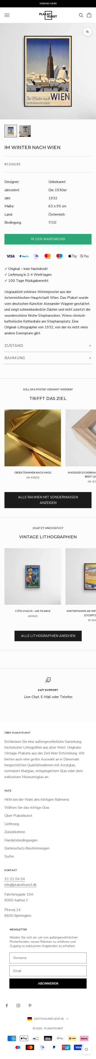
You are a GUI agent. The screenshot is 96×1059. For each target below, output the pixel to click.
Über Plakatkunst (18, 815)
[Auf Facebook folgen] (6, 1005)
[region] (48, 691)
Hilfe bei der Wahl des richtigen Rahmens (36, 799)
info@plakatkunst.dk (20, 884)
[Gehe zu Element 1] (10, 131)
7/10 (52, 222)
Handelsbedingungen (21, 840)
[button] (48, 346)
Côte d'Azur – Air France (32, 611)
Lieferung (11, 823)
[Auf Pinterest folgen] (30, 1005)
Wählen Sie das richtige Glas (26, 807)
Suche (9, 856)
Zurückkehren (14, 832)
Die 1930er (57, 190)
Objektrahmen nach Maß (32, 472)
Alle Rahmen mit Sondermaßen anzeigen (48, 500)
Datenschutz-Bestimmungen (26, 848)
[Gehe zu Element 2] (25, 131)
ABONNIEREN (48, 983)
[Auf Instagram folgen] (18, 1005)
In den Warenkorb (48, 239)
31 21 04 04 (14, 878)
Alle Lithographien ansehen (48, 636)
